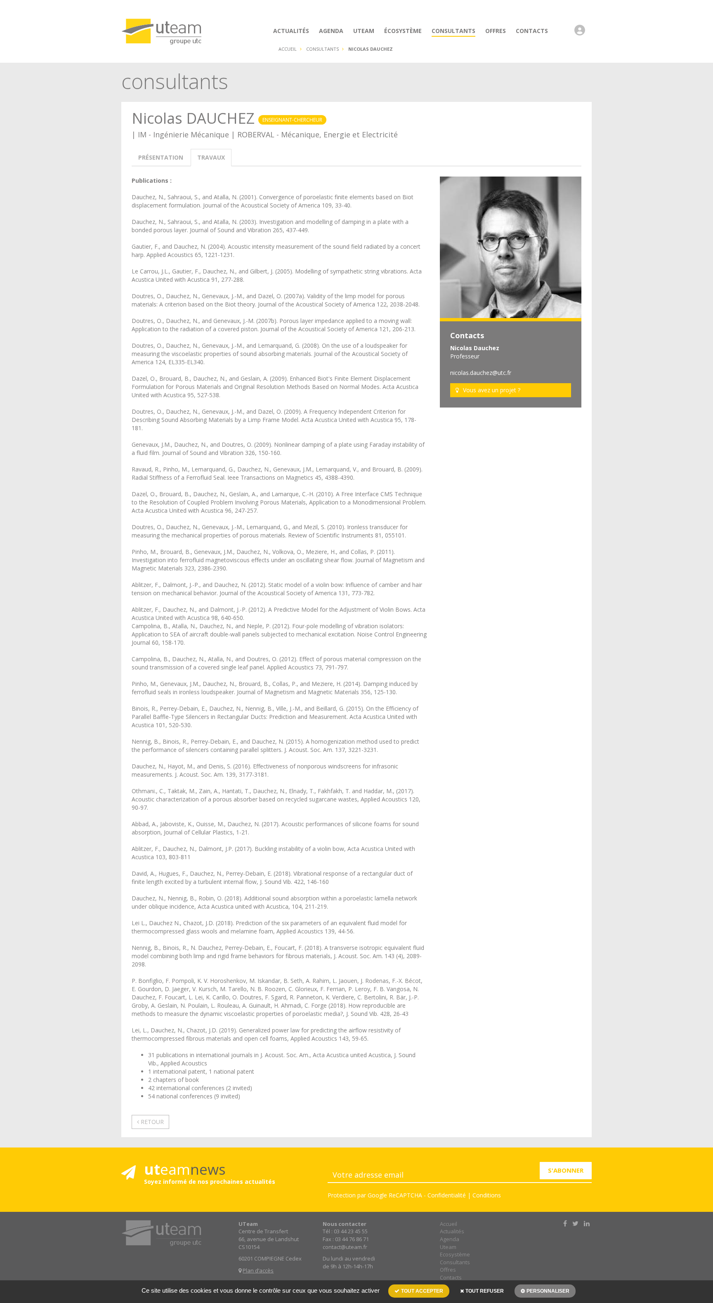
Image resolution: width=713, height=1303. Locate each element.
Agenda (449, 1239)
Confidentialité (446, 1195)
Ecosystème (455, 1254)
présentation (160, 157)
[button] (581, 34)
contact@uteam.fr (345, 1247)
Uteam (448, 1247)
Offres (448, 1269)
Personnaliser (547, 1291)
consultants (322, 49)
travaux (211, 157)
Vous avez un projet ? (491, 390)
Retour (151, 1122)
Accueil (288, 49)
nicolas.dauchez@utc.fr (480, 373)
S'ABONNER (565, 1170)
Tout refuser (484, 1291)
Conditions (486, 1195)
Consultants (455, 1262)
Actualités (452, 1231)
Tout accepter (421, 1291)
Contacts (451, 1277)
